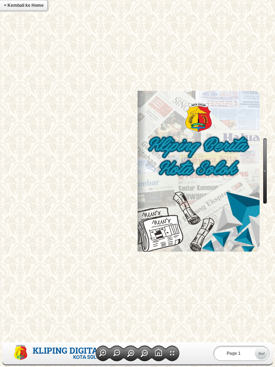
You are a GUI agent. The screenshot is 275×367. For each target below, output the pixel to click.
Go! (262, 354)
